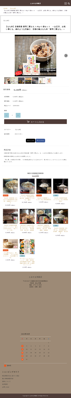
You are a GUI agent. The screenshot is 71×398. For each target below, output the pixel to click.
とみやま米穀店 (35, 3)
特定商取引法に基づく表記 (10, 375)
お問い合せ (5, 387)
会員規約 (5, 384)
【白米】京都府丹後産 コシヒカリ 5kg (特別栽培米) (60, 199)
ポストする (31, 140)
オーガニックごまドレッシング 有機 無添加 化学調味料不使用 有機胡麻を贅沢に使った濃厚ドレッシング (27, 262)
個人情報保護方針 (8, 378)
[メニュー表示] (65, 3)
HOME (6, 8)
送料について (6, 381)
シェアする (41, 140)
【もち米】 (13, 8)
